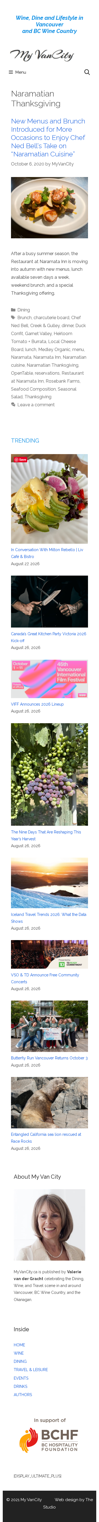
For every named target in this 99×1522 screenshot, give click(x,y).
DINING (20, 1361)
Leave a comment (36, 404)
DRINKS (20, 1386)
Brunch (24, 317)
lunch (30, 349)
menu (78, 349)
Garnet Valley (38, 333)
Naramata (21, 357)
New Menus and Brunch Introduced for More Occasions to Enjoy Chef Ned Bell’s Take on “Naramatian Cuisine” (48, 137)
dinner (67, 325)
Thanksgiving (37, 396)
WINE (19, 1353)
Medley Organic (54, 349)
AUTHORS (23, 1395)
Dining (23, 310)
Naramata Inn (47, 357)
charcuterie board (51, 317)
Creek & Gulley (45, 325)
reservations (47, 373)
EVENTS (21, 1378)
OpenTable (22, 373)
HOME (19, 1345)
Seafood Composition (33, 389)
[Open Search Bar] (87, 72)
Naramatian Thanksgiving (52, 365)
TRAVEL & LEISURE (31, 1370)
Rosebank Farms (63, 381)
